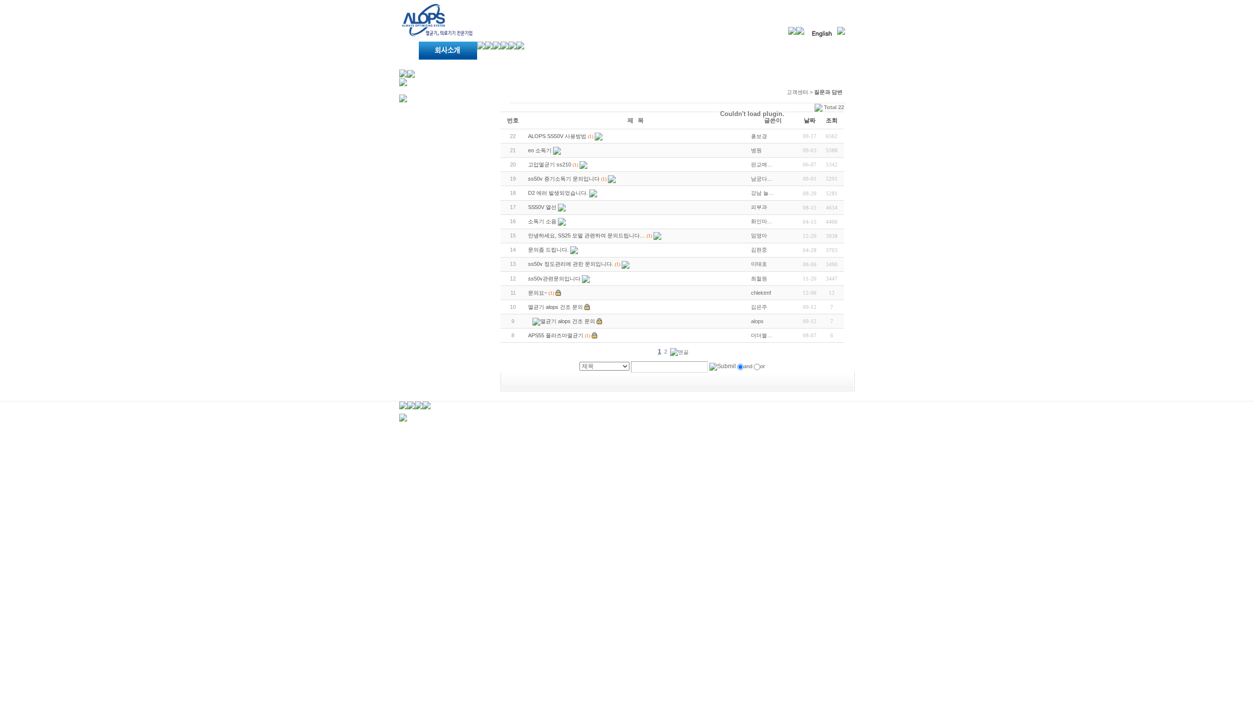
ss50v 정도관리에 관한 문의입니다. (570, 264)
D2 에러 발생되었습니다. (558, 193)
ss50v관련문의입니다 (554, 279)
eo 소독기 (540, 150)
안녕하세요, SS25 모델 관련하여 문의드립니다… (586, 235)
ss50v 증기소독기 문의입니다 (564, 179)
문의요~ (537, 293)
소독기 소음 (542, 221)
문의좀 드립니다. (548, 250)
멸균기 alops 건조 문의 (555, 307)
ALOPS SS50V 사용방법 (557, 136)
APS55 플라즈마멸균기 (555, 335)
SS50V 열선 (542, 207)
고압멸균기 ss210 (549, 164)
